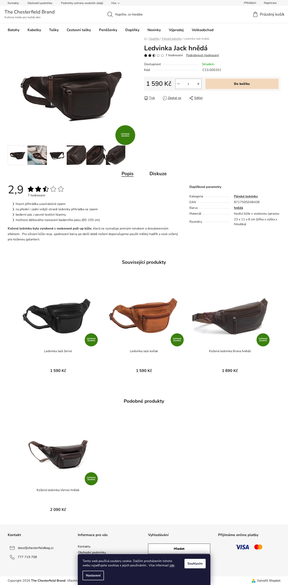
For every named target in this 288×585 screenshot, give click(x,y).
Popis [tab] (128, 173)
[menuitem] (13, 30)
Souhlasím (195, 563)
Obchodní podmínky (40, 3)
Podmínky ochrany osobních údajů (82, 3)
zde (171, 565)
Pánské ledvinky (246, 196)
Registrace (270, 3)
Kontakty (13, 3)
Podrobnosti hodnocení (202, 55)
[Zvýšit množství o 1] (198, 84)
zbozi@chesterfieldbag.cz (35, 548)
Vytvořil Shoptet (268, 580)
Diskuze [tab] (158, 173)
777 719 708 (27, 557)
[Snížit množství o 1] (179, 84)
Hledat (179, 549)
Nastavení (93, 575)
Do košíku (242, 84)
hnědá (238, 208)
